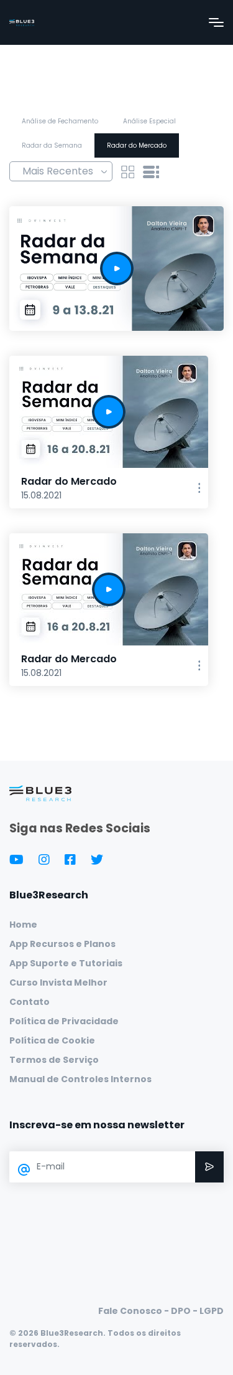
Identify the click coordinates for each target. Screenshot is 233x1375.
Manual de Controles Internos (80, 1079)
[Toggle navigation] (216, 22)
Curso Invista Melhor (58, 982)
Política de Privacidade (64, 1021)
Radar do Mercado (137, 145)
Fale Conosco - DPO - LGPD (161, 1311)
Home (23, 924)
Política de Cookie (52, 1040)
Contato (29, 1002)
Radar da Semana (52, 145)
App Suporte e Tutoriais (65, 963)
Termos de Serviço (54, 1060)
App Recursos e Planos (62, 944)
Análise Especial (149, 121)
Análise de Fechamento (60, 121)
